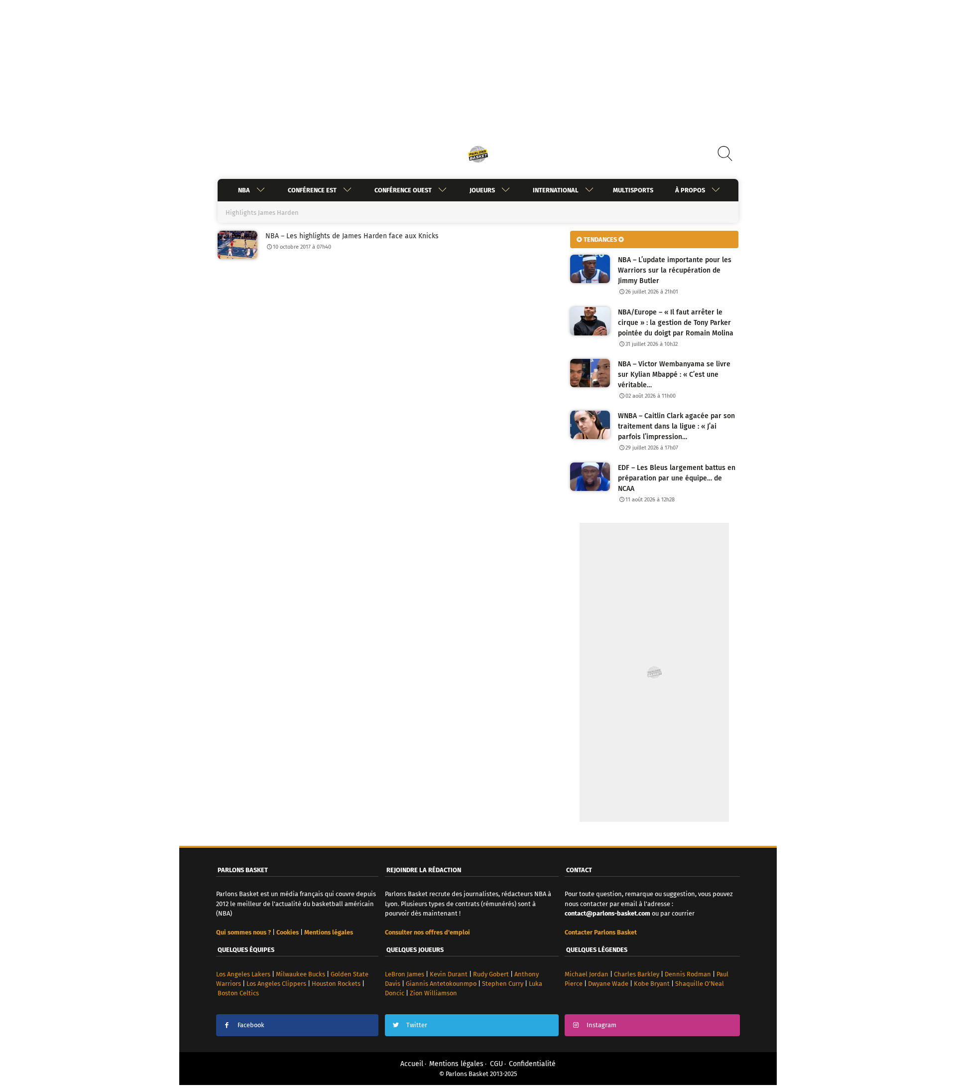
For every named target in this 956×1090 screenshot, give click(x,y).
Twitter (416, 1025)
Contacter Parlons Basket (601, 932)
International (556, 190)
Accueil (411, 1064)
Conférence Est (312, 190)
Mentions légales (456, 1064)
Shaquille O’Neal (699, 983)
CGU (496, 1064)
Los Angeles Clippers (276, 983)
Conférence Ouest (403, 190)
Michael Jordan (586, 974)
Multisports (633, 190)
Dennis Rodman (688, 974)
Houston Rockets (336, 983)
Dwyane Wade (608, 983)
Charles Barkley (636, 974)
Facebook (251, 1025)
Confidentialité (532, 1064)
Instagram (601, 1025)
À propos (690, 190)
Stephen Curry (502, 983)
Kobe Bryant (652, 983)
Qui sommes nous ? (243, 932)
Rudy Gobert (491, 974)
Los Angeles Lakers (243, 974)
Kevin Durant (449, 974)
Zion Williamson (433, 993)
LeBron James (404, 974)
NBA (244, 190)
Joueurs (482, 190)
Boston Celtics (238, 993)
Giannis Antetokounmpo (441, 983)
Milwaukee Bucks (300, 974)
